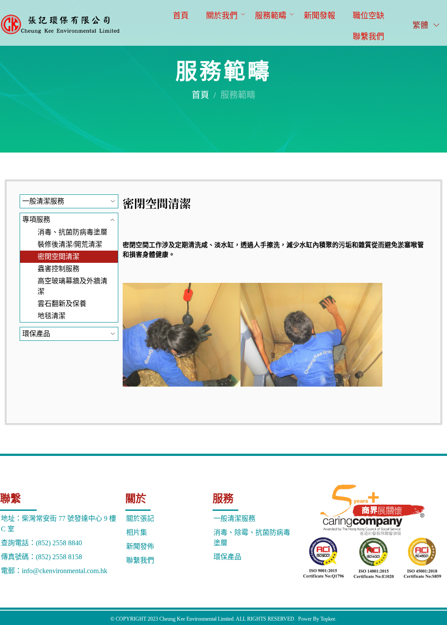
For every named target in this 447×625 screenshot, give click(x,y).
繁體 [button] (421, 25)
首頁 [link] (200, 95)
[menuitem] (180, 15)
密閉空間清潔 (58, 256)
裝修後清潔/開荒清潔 (70, 244)
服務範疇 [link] (237, 95)
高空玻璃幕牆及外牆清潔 (72, 286)
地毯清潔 (51, 315)
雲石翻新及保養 (62, 303)
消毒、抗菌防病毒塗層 (72, 232)
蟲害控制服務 (58, 268)
